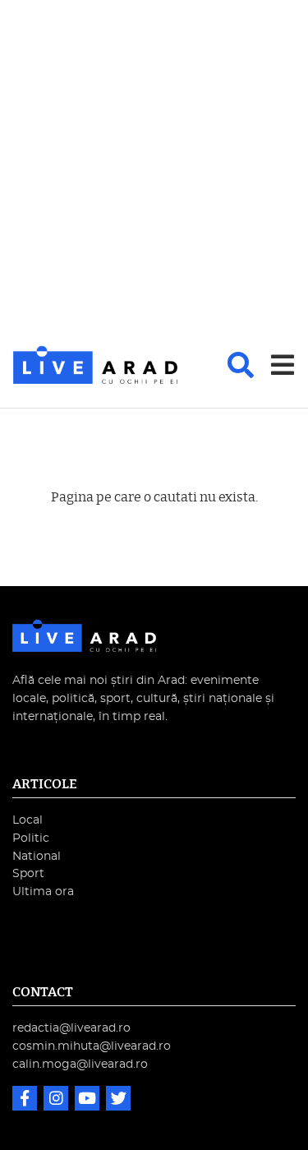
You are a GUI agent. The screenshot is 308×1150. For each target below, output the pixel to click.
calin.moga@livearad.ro (80, 1064)
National (36, 856)
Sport (28, 873)
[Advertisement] (154, 174)
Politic (30, 838)
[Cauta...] (241, 365)
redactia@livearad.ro (71, 1028)
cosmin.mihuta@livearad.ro (91, 1046)
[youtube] (89, 1100)
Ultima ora (43, 891)
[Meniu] (282, 365)
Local (27, 820)
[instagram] (57, 1100)
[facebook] (26, 1100)
